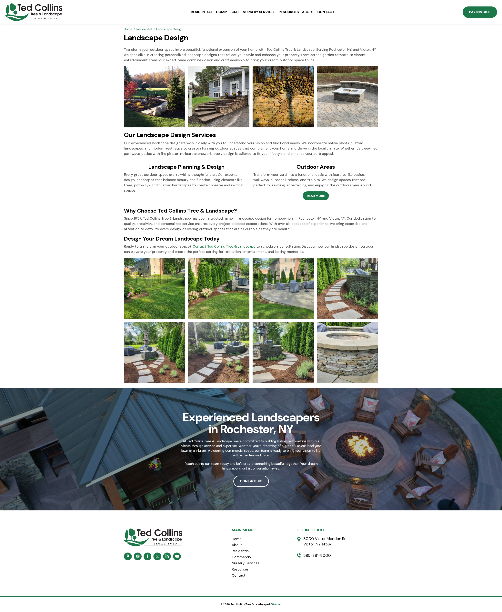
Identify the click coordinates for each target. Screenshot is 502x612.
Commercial (228, 12)
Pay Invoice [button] (480, 12)
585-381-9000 (317, 555)
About (308, 12)
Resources (289, 12)
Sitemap (276, 604)
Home (236, 538)
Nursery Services (259, 12)
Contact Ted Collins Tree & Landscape (224, 246)
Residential (202, 12)
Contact (326, 12)
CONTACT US (251, 481)
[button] (316, 195)
